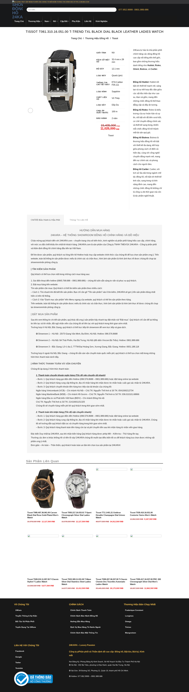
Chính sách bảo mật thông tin (84, 633)
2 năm (114, 118)
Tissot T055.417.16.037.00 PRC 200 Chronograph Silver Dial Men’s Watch (145, 581)
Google (18, 657)
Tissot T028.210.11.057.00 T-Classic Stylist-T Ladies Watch (42, 580)
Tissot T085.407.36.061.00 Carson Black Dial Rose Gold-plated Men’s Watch (42, 515)
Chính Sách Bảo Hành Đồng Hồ (84, 616)
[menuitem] (19, 21)
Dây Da (115, 105)
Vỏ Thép (116, 98)
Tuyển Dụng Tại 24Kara (25, 627)
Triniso (128, 627)
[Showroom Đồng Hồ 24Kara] (17, 10)
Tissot (115, 38)
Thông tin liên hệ (79, 220)
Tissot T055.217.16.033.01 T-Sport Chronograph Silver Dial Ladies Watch (76, 515)
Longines (129, 616)
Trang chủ (76, 38)
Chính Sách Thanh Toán (81, 610)
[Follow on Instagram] (171, 2)
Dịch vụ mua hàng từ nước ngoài (85, 627)
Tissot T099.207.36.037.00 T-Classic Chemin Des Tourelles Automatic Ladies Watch (111, 581)
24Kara (18, 610)
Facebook (19, 651)
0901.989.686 (141, 9)
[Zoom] (30, 110)
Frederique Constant (134, 610)
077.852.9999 (126, 9)
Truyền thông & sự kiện (26, 616)
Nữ (113, 53)
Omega (128, 621)
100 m (114, 111)
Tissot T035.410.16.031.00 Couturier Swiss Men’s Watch (143, 513)
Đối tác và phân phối (24, 621)
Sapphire (116, 91)
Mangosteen (130, 633)
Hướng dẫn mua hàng (80, 621)
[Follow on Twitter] (173, 2)
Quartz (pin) (117, 75)
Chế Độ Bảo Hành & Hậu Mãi (45, 220)
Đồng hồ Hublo (140, 82)
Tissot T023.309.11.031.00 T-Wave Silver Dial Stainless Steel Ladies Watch (76, 581)
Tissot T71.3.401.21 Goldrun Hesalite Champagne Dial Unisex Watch (110, 515)
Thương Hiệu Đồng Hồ (97, 38)
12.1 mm (116, 69)
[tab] (45, 220)
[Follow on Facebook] (168, 2)
